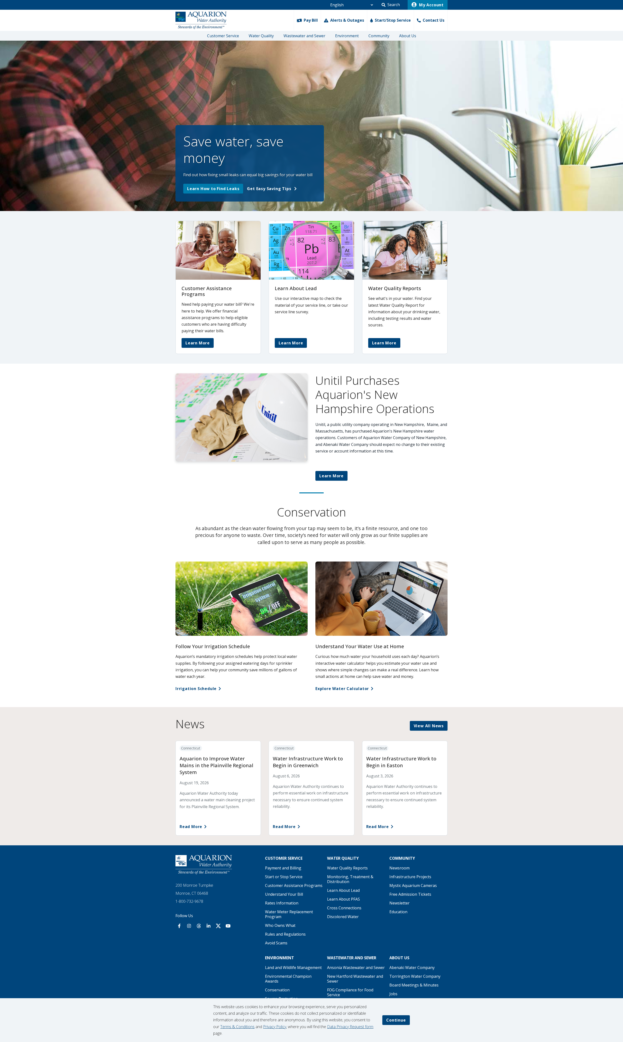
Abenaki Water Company (412, 967)
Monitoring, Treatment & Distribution (350, 879)
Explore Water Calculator (342, 688)
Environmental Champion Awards (288, 979)
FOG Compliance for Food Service (350, 992)
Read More (191, 826)
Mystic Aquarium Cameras (413, 885)
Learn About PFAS (343, 899)
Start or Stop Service (283, 876)
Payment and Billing (283, 868)
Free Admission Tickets (410, 894)
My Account (431, 5)
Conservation (277, 989)
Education (398, 911)
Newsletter (399, 903)
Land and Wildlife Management (293, 967)
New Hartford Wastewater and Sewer (355, 979)
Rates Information (281, 903)
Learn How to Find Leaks (213, 188)
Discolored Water (343, 916)
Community (378, 35)
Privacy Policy (274, 1026)
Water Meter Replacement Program (289, 914)
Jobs (393, 993)
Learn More (197, 343)
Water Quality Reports (347, 868)
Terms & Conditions (237, 1026)
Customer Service (223, 35)
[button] (391, 5)
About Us (407, 35)
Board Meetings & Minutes (414, 985)
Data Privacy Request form (350, 1026)
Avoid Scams (276, 943)
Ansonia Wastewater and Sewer (356, 967)
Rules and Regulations (285, 934)
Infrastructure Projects (410, 876)
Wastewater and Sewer (304, 35)
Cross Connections (344, 907)
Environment (347, 35)
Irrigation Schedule (196, 688)
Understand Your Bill (284, 894)
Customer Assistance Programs (293, 885)
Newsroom (399, 868)
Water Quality (261, 35)
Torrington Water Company (414, 976)
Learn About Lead (343, 890)
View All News (429, 725)
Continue (396, 1020)
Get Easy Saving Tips (269, 188)
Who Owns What (280, 925)
